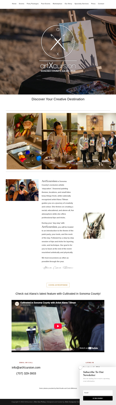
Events (21, 4)
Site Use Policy (40, 402)
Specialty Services (82, 4)
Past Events (45, 4)
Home (14, 4)
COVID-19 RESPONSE (58, 285)
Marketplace (57, 4)
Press (93, 4)
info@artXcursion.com (26, 367)
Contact (101, 4)
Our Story (68, 4)
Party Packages (33, 4)
